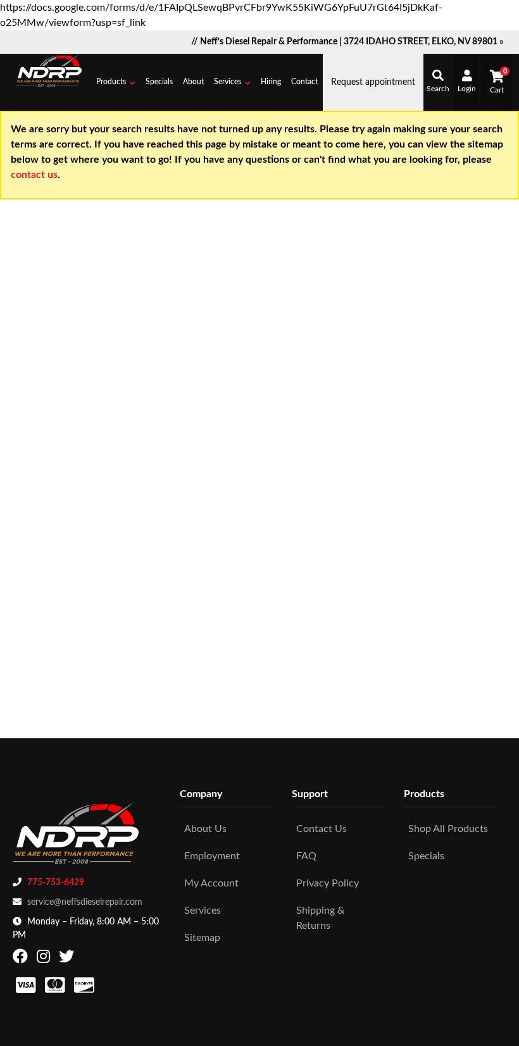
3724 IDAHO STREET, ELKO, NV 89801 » (423, 41)
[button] (116, 82)
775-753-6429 (55, 882)
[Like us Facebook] (22, 959)
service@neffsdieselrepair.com (84, 902)
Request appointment (373, 82)
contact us (34, 175)
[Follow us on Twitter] (68, 959)
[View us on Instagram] (45, 959)
